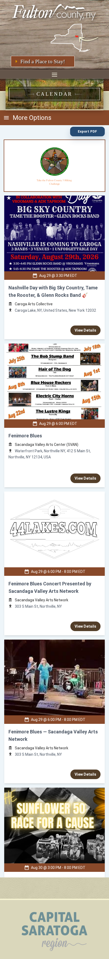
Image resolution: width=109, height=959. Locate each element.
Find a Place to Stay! (42, 61)
